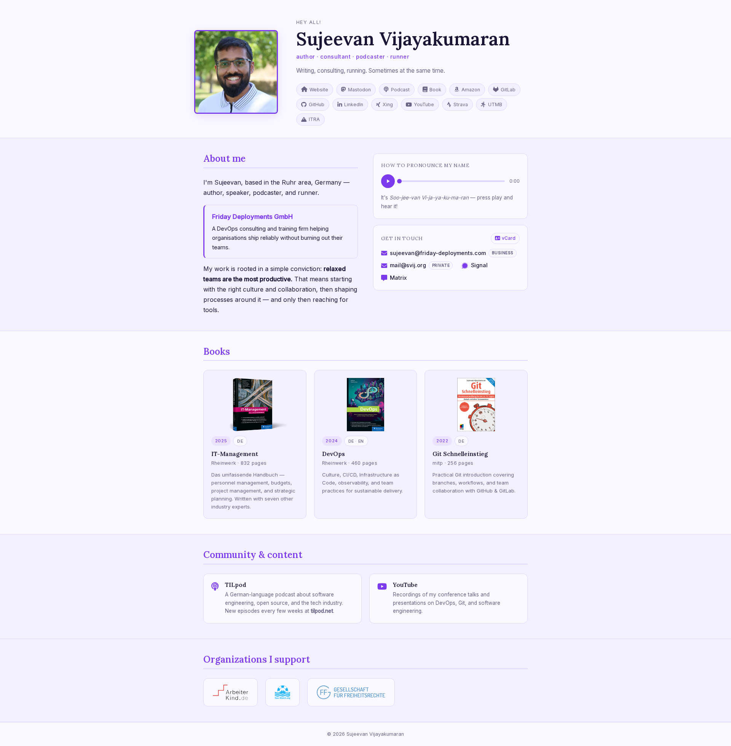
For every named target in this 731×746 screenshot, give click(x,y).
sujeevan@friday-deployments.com (452, 253)
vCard (509, 238)
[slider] (452, 181)
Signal (479, 265)
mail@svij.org (420, 265)
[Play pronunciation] (388, 181)
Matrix (398, 277)
